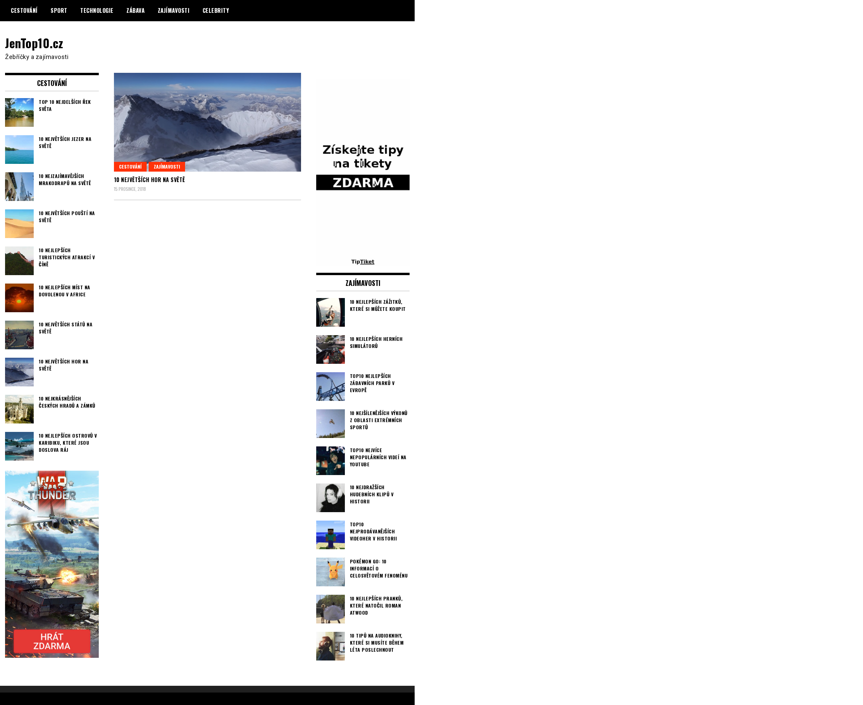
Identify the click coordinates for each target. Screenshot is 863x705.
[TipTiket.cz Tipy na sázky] (363, 261)
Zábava (135, 10)
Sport (59, 10)
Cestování (24, 10)
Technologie (97, 10)
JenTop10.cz (34, 43)
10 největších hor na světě (149, 180)
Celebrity (216, 10)
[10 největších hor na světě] (207, 122)
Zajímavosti (174, 10)
